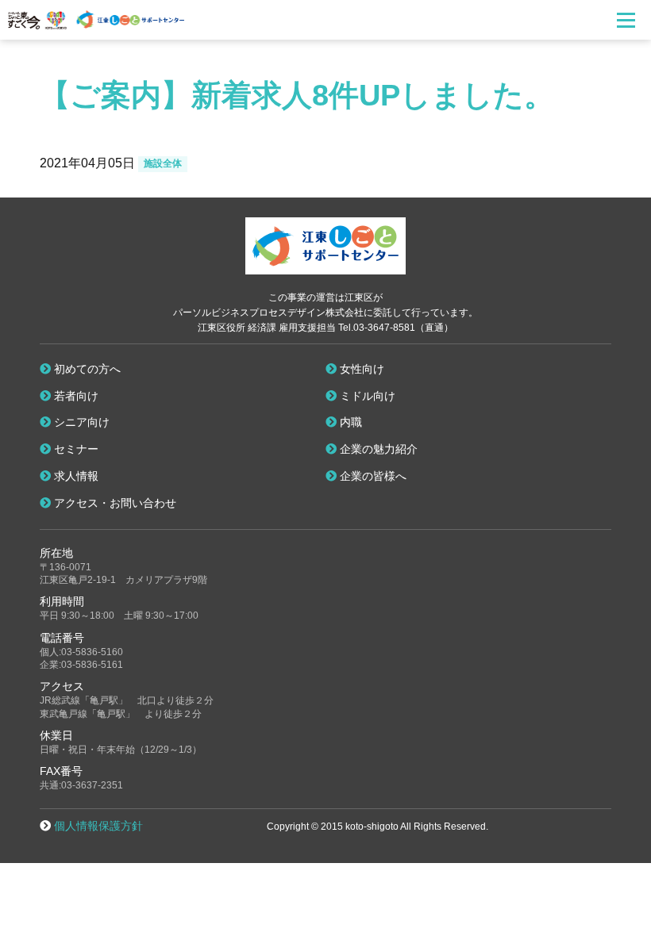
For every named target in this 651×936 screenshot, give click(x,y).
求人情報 (74, 476)
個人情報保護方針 (98, 825)
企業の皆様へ (371, 476)
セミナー (74, 449)
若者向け (74, 395)
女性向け (360, 369)
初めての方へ (86, 369)
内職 (349, 422)
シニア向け (80, 422)
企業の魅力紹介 (377, 449)
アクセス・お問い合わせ (113, 503)
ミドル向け (366, 395)
